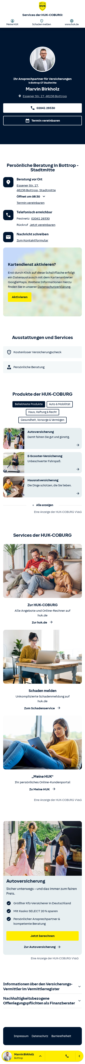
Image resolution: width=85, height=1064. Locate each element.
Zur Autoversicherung (40, 947)
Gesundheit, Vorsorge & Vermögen (42, 419)
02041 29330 (46, 108)
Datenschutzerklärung (54, 287)
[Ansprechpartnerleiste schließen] (79, 1056)
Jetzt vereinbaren (42, 225)
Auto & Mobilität (59, 404)
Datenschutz (40, 1036)
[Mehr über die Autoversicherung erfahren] (78, 445)
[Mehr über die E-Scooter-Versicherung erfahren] (78, 469)
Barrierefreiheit (61, 1036)
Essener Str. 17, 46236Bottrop (45, 96)
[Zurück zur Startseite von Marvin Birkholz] (42, 7)
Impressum (21, 1036)
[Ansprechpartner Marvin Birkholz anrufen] (67, 1056)
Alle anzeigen (44, 505)
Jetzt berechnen (42, 936)
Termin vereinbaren (45, 120)
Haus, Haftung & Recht (42, 412)
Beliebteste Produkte (29, 404)
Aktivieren (19, 297)
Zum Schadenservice (39, 708)
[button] (36, 196)
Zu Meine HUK (39, 789)
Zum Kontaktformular (32, 240)
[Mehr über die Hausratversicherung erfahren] (78, 493)
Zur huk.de (39, 622)
